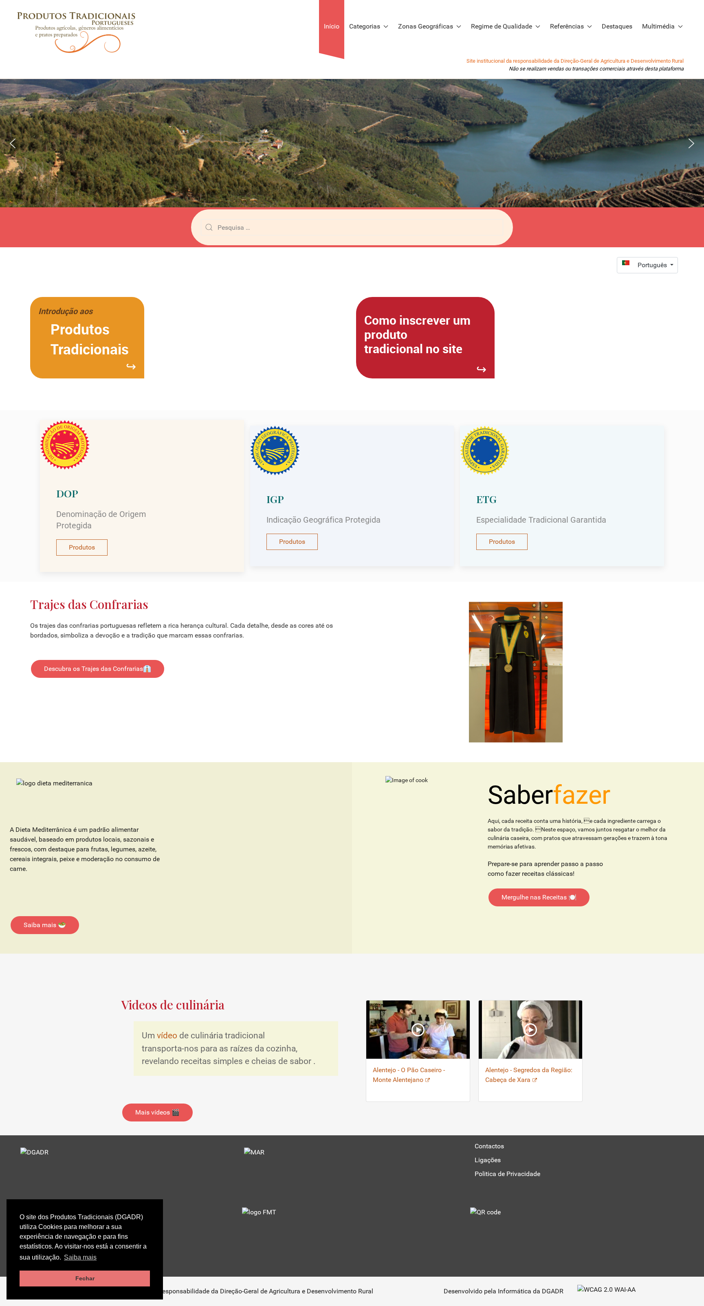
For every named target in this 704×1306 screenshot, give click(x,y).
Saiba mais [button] (80, 1257)
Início (331, 26)
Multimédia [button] (658, 26)
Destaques (617, 26)
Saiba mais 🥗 (45, 925)
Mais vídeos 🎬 (157, 1112)
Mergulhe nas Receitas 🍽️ (539, 897)
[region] (352, 143)
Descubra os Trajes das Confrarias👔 (97, 669)
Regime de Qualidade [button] (501, 26)
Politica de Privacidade (507, 1174)
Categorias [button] (364, 26)
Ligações (488, 1160)
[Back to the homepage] (80, 26)
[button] (12, 143)
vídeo (167, 1035)
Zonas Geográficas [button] (425, 26)
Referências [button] (567, 26)
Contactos (489, 1146)
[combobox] (352, 227)
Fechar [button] (85, 1278)
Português (653, 265)
